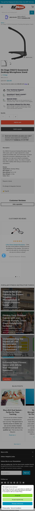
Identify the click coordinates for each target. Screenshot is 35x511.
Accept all (17, 495)
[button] (4, 255)
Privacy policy (6, 508)
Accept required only (17, 499)
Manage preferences (17, 503)
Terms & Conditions (16, 508)
